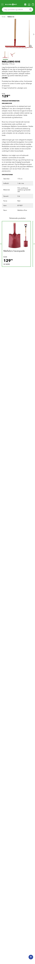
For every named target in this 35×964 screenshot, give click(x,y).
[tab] (5, 55)
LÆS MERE (5, 77)
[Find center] (29, 4)
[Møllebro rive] (17, 34)
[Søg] (30, 9)
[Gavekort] (25, 4)
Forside (3, 16)
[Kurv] (33, 4)
